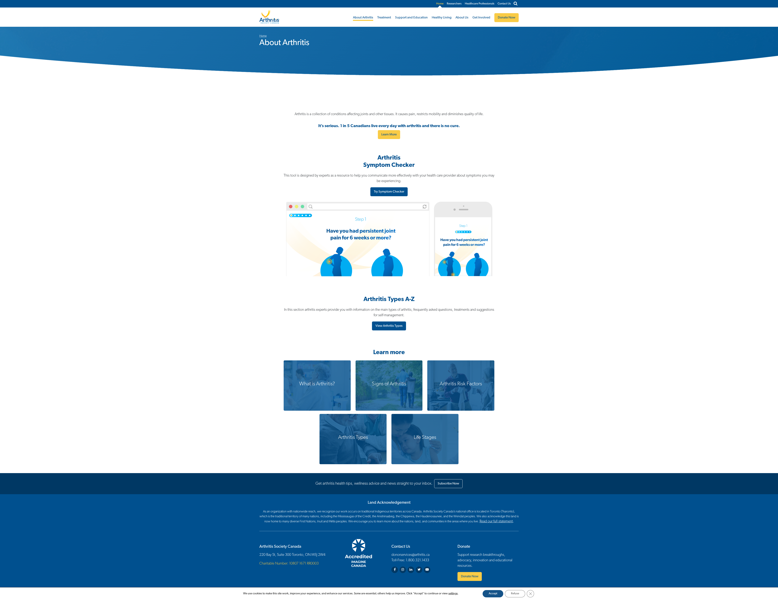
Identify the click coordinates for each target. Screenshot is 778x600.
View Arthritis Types (389, 326)
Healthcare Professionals (479, 3)
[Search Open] (515, 4)
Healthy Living (441, 17)
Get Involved (481, 17)
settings (453, 593)
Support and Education (411, 17)
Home (440, 3)
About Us (461, 17)
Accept (493, 593)
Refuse (515, 593)
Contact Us (504, 3)
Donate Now (469, 576)
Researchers (454, 3)
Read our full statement (496, 521)
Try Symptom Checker (389, 191)
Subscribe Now (448, 483)
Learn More (389, 134)
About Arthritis (363, 17)
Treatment (384, 17)
